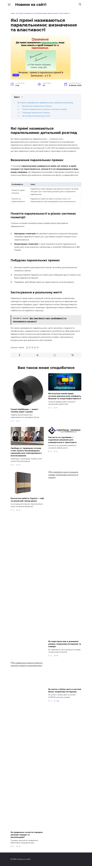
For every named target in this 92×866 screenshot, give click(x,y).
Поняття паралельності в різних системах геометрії (44, 109)
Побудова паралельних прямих (36, 113)
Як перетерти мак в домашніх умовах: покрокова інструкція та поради (64, 644)
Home (13, 13)
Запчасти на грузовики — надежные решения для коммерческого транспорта (62, 439)
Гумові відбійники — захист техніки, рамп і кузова (24, 410)
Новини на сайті (30, 4)
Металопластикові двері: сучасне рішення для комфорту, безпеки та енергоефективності (64, 396)
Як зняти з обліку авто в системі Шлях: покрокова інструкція (64, 833)
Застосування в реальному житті (36, 116)
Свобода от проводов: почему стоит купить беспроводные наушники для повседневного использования (26, 452)
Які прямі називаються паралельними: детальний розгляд (45, 103)
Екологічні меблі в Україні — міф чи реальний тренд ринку (27, 499)
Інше (16, 75)
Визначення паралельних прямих (37, 106)
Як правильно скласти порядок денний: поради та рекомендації (27, 834)
